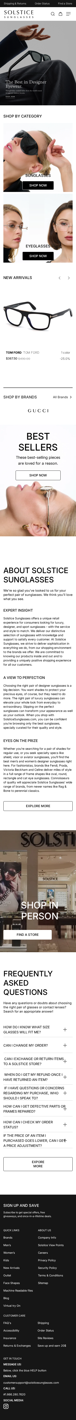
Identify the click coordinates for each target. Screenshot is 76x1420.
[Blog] (20, 1298)
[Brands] (20, 1237)
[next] (69, 278)
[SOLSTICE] (19, 14)
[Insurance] (20, 1338)
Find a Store (65, 3)
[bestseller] (38, 480)
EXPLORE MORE (38, 806)
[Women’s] (20, 1252)
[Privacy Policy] (55, 1260)
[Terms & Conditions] (55, 1275)
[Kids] (20, 1260)
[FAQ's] (20, 1322)
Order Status (42, 3)
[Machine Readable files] (20, 1290)
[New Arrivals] (20, 1267)
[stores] (38, 891)
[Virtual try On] (20, 1305)
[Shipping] (55, 1322)
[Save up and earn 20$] (55, 1345)
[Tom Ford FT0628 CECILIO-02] (38, 316)
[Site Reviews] (55, 1338)
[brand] (38, 410)
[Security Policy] (55, 1267)
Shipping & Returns (15, 3)
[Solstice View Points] (55, 1245)
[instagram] (5, 1407)
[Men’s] (20, 1245)
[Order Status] (55, 1330)
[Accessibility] (20, 1330)
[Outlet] (20, 1275)
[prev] (59, 278)
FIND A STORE (28, 935)
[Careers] (55, 1252)
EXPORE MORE (38, 1164)
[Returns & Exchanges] (20, 1345)
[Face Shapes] (20, 1282)
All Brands (60, 397)
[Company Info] (55, 1237)
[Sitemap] (55, 1282)
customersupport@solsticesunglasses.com (31, 1382)
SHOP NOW (38, 475)
